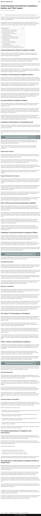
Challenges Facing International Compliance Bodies (10, 38)
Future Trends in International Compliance (8, 42)
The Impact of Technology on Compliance (8, 41)
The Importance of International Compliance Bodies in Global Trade (13, 47)
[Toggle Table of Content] (23, 28)
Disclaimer (12, 512)
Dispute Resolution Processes (8, 35)
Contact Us (6, 512)
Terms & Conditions (24, 512)
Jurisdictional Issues (7, 39)
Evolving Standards (6, 43)
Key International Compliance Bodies (8, 32)
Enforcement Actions (7, 34)
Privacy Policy (17, 512)
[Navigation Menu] (39, 1)
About (2, 512)
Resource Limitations (7, 40)
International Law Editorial (6, 10)
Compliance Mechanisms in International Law (9, 33)
